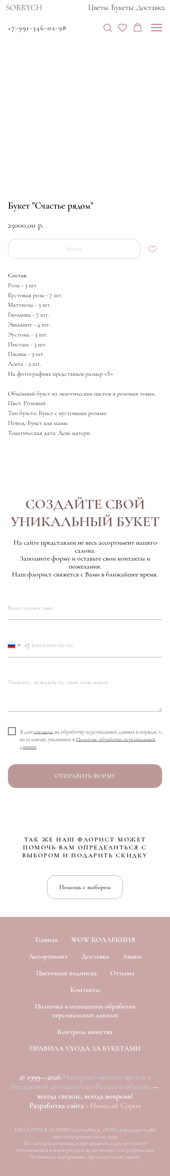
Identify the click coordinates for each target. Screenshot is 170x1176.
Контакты (85, 989)
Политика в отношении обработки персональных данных (85, 1010)
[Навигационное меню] (156, 28)
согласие (43, 731)
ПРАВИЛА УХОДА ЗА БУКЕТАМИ (85, 1048)
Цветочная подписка (66, 972)
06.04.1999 (105, 1136)
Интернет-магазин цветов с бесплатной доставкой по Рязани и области (81, 1081)
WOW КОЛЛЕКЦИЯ (103, 939)
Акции (132, 956)
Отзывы (122, 972)
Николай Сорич (115, 1106)
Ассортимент (48, 956)
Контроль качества (85, 1031)
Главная (46, 939)
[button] (107, 27)
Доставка (95, 956)
